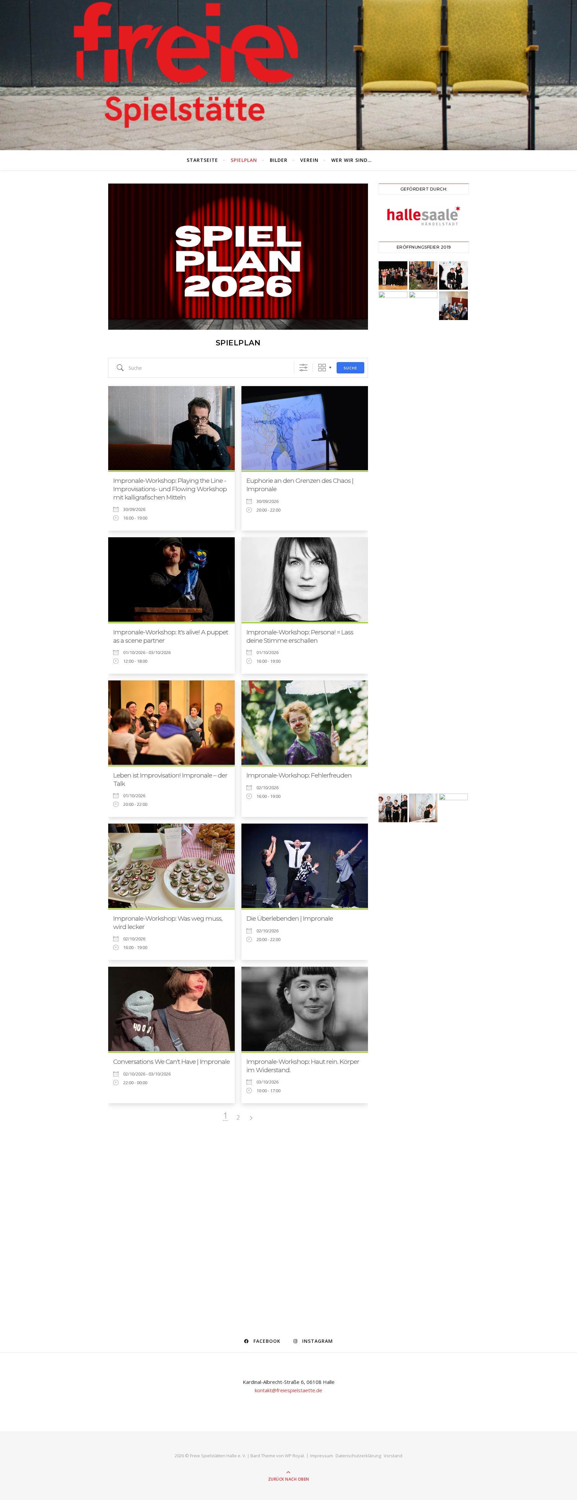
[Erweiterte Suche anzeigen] (303, 367)
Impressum (321, 1456)
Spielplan (244, 160)
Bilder (278, 160)
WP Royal (294, 1456)
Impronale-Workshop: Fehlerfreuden (299, 775)
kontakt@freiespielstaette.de (288, 1390)
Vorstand (393, 1456)
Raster (322, 367)
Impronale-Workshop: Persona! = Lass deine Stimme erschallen (299, 636)
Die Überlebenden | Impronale (289, 918)
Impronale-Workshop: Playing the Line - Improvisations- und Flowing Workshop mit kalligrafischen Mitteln (170, 489)
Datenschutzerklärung (358, 1456)
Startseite (202, 160)
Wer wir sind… (351, 160)
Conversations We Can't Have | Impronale (171, 1062)
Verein (309, 160)
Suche (350, 367)
